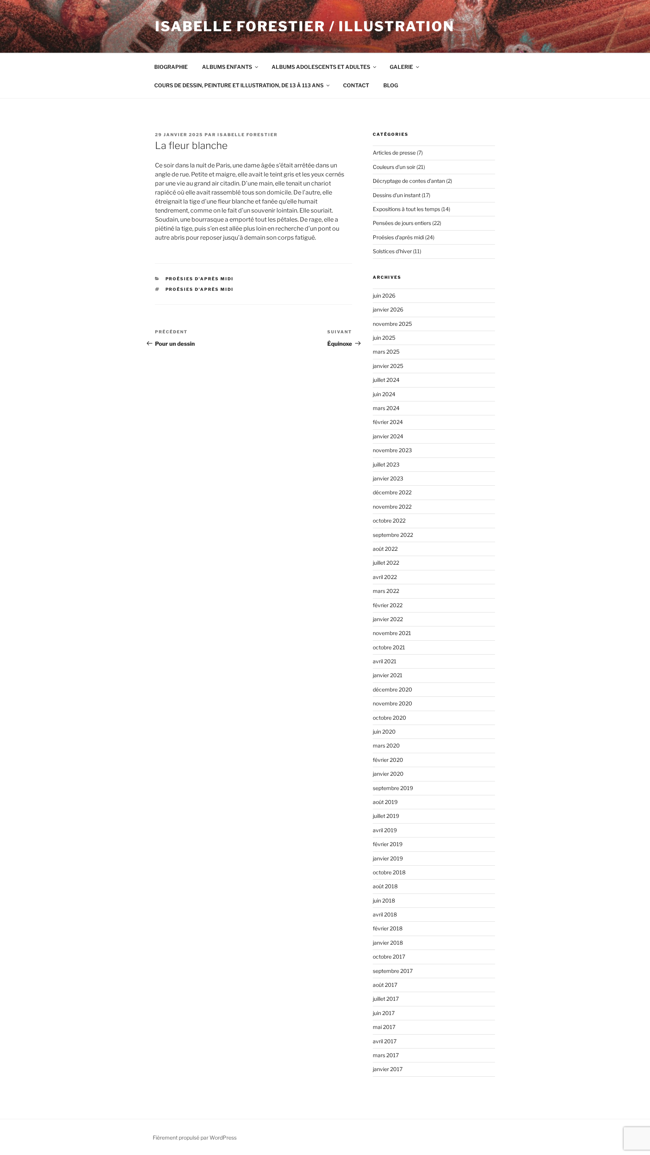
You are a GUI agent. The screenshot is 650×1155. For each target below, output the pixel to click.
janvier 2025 (388, 366)
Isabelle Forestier (247, 134)
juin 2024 (384, 394)
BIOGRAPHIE (171, 67)
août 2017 (385, 985)
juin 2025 (384, 337)
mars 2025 (386, 351)
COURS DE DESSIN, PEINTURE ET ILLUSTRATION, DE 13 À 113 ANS (238, 85)
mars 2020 (386, 745)
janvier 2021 (387, 675)
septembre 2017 (393, 971)
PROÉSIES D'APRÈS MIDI (200, 289)
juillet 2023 (386, 464)
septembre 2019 (393, 788)
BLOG (390, 85)
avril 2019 (385, 830)
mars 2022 (386, 591)
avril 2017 (384, 1041)
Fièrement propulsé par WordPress (195, 1137)
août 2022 (385, 549)
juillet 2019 (386, 816)
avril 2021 (384, 661)
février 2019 (387, 844)
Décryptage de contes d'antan (409, 181)
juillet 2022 (386, 562)
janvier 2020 (388, 774)
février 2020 (388, 760)
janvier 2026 (388, 309)
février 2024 (388, 422)
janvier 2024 (388, 436)
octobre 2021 (389, 647)
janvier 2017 (387, 1069)
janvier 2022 (388, 619)
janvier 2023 (388, 478)
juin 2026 (384, 295)
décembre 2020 (392, 689)
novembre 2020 (392, 703)
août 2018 (385, 886)
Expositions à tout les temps (406, 209)
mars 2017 (386, 1055)
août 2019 (385, 802)
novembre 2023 (392, 450)
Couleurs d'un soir (394, 167)
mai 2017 (384, 1027)
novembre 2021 (392, 633)
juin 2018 (384, 900)
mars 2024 (386, 408)
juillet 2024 (386, 380)
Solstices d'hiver (392, 251)
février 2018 (387, 928)
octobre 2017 (389, 956)
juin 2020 (384, 731)
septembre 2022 (393, 535)
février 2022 (387, 605)
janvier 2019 (388, 858)
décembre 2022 (392, 492)
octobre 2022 (389, 520)
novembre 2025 (392, 324)
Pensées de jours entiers (402, 223)
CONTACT (356, 85)
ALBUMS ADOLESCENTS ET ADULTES (321, 67)
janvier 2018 (388, 942)
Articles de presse (394, 152)
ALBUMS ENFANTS (227, 67)
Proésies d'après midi (200, 278)
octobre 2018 (389, 872)
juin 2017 (384, 1013)
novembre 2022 (392, 506)
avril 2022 (385, 577)
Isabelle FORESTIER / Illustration (304, 26)
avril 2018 (385, 914)
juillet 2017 (386, 998)
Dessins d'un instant (397, 195)
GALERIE (401, 67)
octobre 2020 (389, 717)
